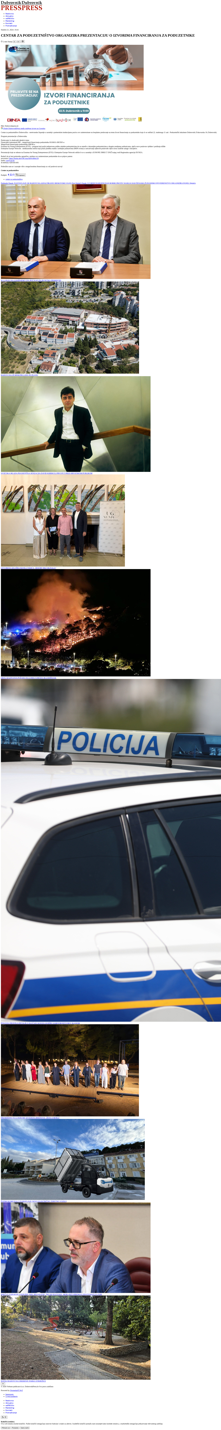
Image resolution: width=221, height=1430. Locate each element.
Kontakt (9, 23)
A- (14, 42)
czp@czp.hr (10, 160)
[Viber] (13, 175)
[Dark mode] (4, 1417)
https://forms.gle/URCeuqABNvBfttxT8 (24, 158)
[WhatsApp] (11, 175)
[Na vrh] (3, 1384)
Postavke (15, 1428)
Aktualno (9, 16)
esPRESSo (10, 18)
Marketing (10, 21)
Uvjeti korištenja (11, 1396)
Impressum (9, 1394)
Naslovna (10, 13)
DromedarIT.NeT (16, 1390)
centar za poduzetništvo (14, 179)
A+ (18, 42)
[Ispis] (23, 41)
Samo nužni (25, 1428)
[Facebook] (8, 175)
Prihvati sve (6, 1428)
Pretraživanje (11, 26)
